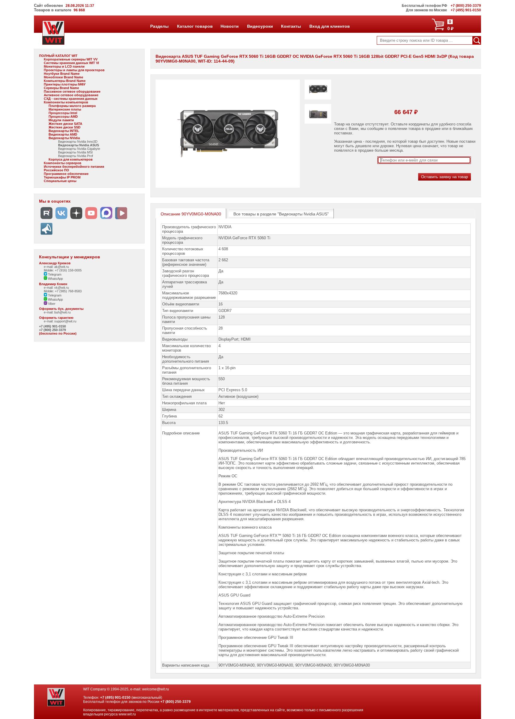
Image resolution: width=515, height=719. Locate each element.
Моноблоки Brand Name (63, 77)
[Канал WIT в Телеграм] (46, 235)
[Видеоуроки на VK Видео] (121, 219)
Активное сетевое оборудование (71, 95)
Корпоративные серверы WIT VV (70, 59)
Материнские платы (65, 109)
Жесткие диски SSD (64, 127)
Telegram (54, 274)
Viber (51, 303)
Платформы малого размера (72, 106)
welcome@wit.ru (155, 689)
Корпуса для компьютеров (71, 159)
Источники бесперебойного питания (74, 166)
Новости (229, 26)
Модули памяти (61, 120)
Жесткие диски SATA (65, 123)
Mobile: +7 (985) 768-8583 (63, 291)
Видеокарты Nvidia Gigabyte (79, 148)
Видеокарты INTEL (64, 131)
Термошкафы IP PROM (62, 177)
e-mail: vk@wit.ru (56, 287)
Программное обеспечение (66, 174)
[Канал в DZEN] (76, 219)
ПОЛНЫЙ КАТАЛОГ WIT (58, 56)
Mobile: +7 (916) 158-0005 (63, 270)
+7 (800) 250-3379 (52, 330)
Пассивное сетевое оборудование (72, 91)
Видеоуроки (260, 26)
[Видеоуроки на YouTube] (91, 219)
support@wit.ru (65, 321)
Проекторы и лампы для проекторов (74, 70)
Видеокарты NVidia (64, 138)
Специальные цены (60, 181)
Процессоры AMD (63, 116)
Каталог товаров (194, 26)
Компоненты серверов (62, 163)
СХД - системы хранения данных (70, 98)
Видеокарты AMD (63, 134)
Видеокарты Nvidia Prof (75, 156)
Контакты (291, 26)
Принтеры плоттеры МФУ (65, 84)
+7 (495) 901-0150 (52, 326)
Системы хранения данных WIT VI (71, 63)
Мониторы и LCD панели (64, 66)
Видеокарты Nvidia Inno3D (77, 141)
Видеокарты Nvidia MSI (75, 152)
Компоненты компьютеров (66, 102)
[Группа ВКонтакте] (61, 219)
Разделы (159, 26)
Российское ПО (56, 170)
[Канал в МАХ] (106, 219)
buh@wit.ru (62, 312)
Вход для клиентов (329, 26)
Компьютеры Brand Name (65, 81)
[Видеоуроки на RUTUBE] (46, 219)
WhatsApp (55, 278)
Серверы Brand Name (61, 88)
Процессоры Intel (63, 113)
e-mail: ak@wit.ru (56, 266)
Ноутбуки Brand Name (62, 73)
